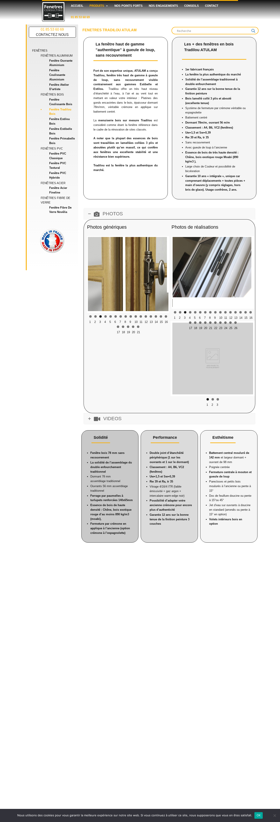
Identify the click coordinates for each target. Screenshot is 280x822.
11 (141, 319)
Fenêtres (39, 50)
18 (123, 329)
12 (146, 319)
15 (161, 319)
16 (166, 319)
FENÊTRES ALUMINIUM (57, 55)
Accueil (77, 5)
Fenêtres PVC (52, 148)
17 (118, 329)
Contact (211, 5)
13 (151, 319)
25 (230, 313)
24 (225, 313)
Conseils (191, 5)
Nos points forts (128, 5)
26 (235, 313)
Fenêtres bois (52, 94)
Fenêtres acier (53, 183)
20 (133, 329)
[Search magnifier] (253, 31)
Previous (165, 267)
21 (138, 329)
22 (215, 313)
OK (259, 815)
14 (156, 319)
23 (220, 313)
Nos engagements (163, 5)
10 (136, 319)
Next (175, 276)
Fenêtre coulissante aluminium (57, 75)
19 (128, 329)
